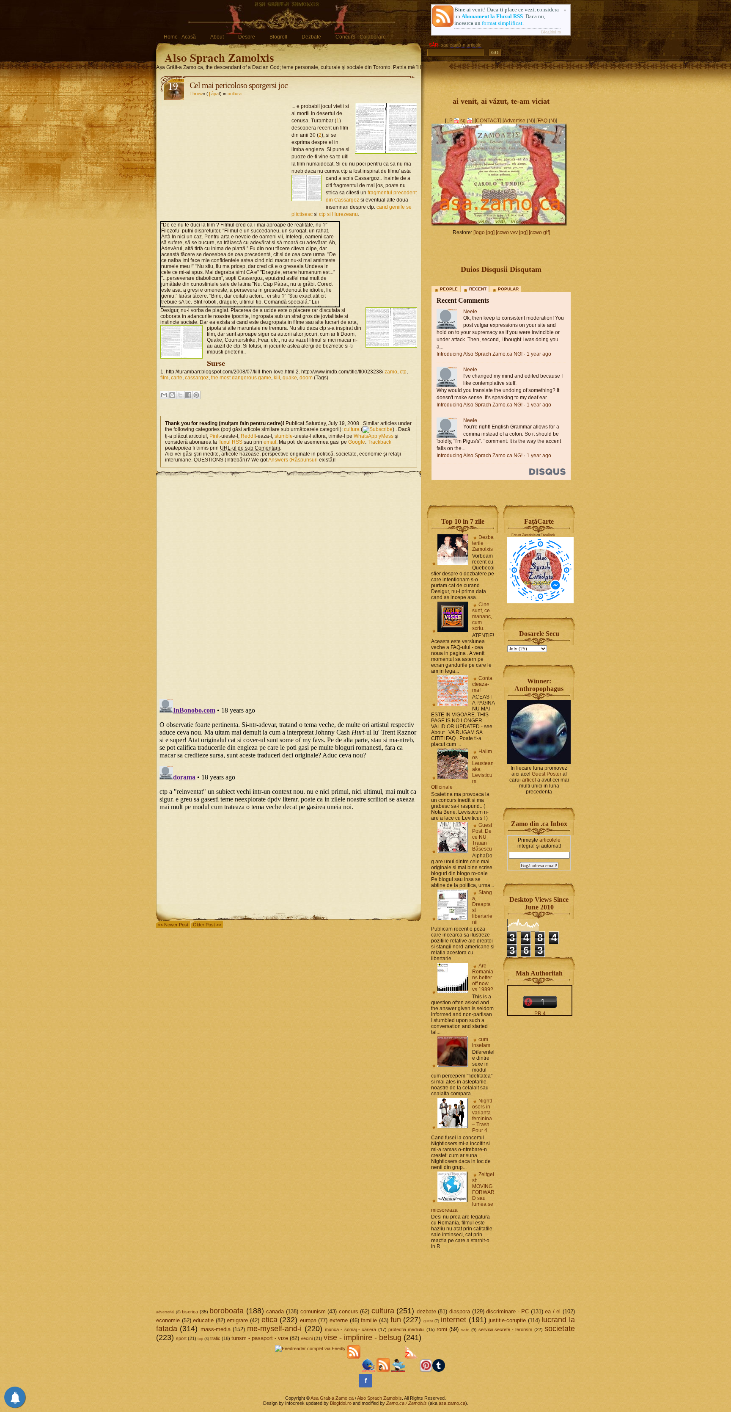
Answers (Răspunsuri (293, 460)
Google (356, 442)
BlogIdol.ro (551, 32)
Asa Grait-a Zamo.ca (332, 1398)
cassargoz (197, 378)
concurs (348, 1311)
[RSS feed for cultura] (378, 429)
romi (442, 1329)
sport (181, 1338)
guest (428, 1321)
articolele (550, 840)
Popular (508, 289)
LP (449, 121)
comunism (313, 1311)
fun (395, 1319)
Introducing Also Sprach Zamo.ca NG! (479, 354)
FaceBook (548, 535)
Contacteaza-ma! (482, 684)
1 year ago (539, 354)
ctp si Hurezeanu (338, 214)
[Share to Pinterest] (196, 395)
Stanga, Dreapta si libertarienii (482, 907)
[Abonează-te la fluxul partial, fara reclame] (411, 1370)
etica (269, 1319)
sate (465, 1329)
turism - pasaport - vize (259, 1338)
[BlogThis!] (172, 395)
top (200, 1339)
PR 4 (540, 1014)
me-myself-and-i (274, 1328)
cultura (235, 93)
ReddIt (248, 436)
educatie (203, 1320)
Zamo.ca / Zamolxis (406, 1403)
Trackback (379, 442)
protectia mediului (406, 1329)
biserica (190, 1311)
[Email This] (164, 395)
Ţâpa (213, 93)
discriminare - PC (507, 1311)
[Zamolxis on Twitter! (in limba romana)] (368, 1370)
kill (277, 378)
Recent (477, 289)
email (270, 442)
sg (463, 121)
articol (529, 780)
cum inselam (481, 1042)
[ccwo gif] (539, 232)
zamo (391, 372)
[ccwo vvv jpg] (512, 232)
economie (168, 1320)
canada (275, 1311)
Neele (470, 312)
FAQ (542, 121)
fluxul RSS (230, 442)
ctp (403, 372)
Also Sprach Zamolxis (219, 57)
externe (339, 1320)
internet (453, 1319)
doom (306, 378)
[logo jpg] (484, 232)
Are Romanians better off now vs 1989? (482, 977)
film (164, 378)
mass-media (216, 1329)
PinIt (214, 436)
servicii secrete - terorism (505, 1329)
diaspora (459, 1311)
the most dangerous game (241, 378)
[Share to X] (180, 395)
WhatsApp (365, 436)
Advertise (514, 121)
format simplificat (502, 23)
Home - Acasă (180, 37)
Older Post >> (207, 924)
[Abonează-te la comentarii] (383, 1370)
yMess (386, 436)
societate (559, 1328)
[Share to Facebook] (188, 395)
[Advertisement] (225, 155)
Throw (196, 93)
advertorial (165, 1312)
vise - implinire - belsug (362, 1337)
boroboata (226, 1311)
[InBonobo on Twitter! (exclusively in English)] (398, 1370)
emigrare (237, 1320)
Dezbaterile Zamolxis (483, 543)
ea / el (553, 1311)
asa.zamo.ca (452, 1403)
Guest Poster (546, 774)
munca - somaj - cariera (350, 1329)
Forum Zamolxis (523, 535)
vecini (307, 1338)
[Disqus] (288, 583)
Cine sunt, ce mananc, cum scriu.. (482, 616)
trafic (215, 1338)
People (449, 289)
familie (369, 1320)
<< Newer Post (173, 924)
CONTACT (488, 121)
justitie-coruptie (507, 1320)
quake (290, 378)
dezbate (426, 1311)
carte (176, 378)
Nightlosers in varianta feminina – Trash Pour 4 (482, 1115)
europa (308, 1320)
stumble (284, 436)
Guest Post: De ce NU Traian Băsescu (482, 837)
